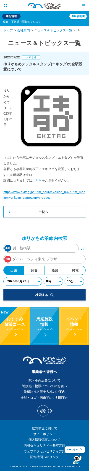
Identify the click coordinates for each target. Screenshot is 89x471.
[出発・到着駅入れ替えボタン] (82, 248)
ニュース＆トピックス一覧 (53, 30)
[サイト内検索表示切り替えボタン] (5, 5)
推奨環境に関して (44, 428)
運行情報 (11, 16)
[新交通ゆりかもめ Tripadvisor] (44, 410)
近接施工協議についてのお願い (44, 386)
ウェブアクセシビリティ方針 (44, 451)
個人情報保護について (44, 439)
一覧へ (43, 212)
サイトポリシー (44, 434)
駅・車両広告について (44, 380)
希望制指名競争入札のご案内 (44, 391)
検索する (41, 295)
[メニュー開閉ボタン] (83, 5)
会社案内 (23, 30)
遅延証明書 (78, 16)
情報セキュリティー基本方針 (44, 445)
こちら (37, 180)
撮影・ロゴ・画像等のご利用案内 (44, 397)
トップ (8, 30)
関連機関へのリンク (44, 457)
